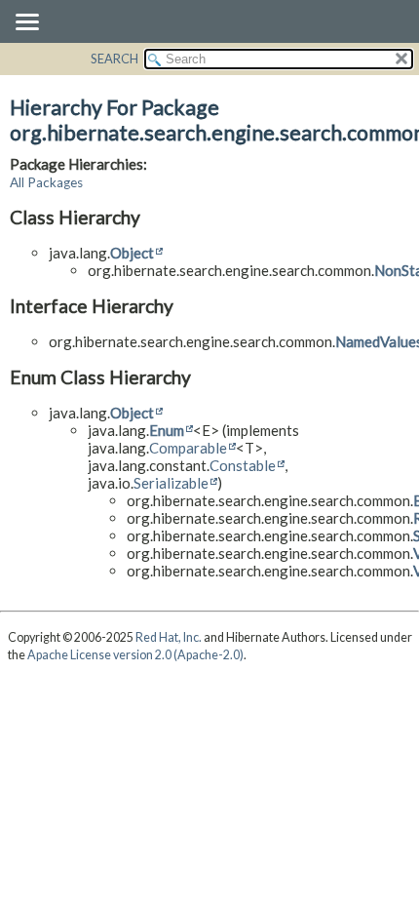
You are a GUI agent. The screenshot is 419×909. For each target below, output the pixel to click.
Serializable (171, 483)
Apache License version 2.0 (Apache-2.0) (135, 655)
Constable (243, 465)
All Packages (46, 182)
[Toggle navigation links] (26, 23)
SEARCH (114, 58)
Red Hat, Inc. (168, 637)
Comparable (188, 447)
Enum (166, 430)
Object (132, 252)
